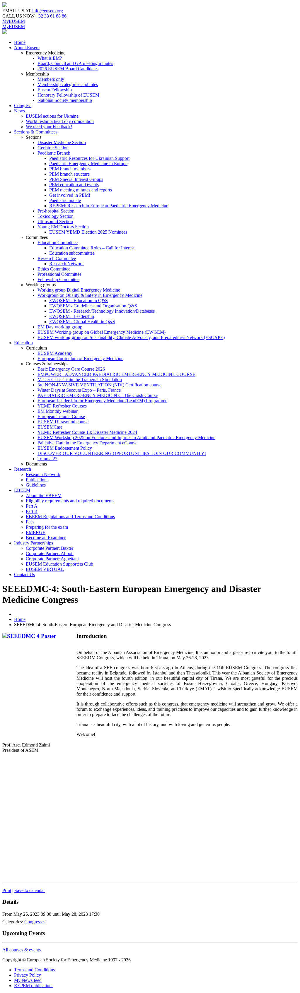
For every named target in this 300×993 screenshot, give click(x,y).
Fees (30, 521)
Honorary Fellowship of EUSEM (68, 95)
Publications (37, 479)
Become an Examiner (46, 537)
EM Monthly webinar (58, 411)
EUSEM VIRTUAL (45, 569)
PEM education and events (74, 184)
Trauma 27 (47, 458)
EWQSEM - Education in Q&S (78, 300)
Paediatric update (65, 200)
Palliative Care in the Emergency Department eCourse (87, 442)
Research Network (66, 263)
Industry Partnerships (33, 542)
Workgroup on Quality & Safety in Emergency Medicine (90, 295)
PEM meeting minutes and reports (80, 189)
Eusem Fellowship (55, 89)
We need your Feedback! (49, 126)
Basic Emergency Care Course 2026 (71, 369)
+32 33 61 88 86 (51, 15)
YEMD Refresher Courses (62, 405)
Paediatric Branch (54, 152)
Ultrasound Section (55, 221)
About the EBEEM (44, 495)
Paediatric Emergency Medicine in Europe (88, 163)
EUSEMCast (50, 426)
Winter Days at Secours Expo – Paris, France (79, 390)
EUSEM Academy (55, 353)
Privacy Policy (27, 975)
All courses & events (21, 949)
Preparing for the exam (47, 527)
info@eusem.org (47, 10)
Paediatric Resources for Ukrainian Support (89, 158)
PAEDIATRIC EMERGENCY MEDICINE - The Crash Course (98, 395)
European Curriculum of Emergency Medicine (80, 358)
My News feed (28, 980)
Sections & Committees (35, 131)
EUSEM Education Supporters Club (59, 563)
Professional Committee (59, 274)
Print (6, 890)
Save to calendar (29, 890)
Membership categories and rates (68, 84)
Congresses (34, 921)
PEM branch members (70, 168)
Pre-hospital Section (56, 210)
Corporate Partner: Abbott (50, 553)
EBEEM (22, 490)
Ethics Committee (54, 268)
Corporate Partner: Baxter (49, 548)
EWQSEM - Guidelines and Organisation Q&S (93, 305)
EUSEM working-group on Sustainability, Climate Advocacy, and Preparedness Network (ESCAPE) (131, 337)
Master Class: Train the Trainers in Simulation (80, 379)
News (19, 110)
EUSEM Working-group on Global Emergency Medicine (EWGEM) (102, 332)
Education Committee (58, 242)
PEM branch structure (69, 174)
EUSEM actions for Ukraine (52, 116)
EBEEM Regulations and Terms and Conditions (70, 516)
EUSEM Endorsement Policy (65, 448)
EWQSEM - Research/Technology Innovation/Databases (102, 311)
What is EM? (50, 58)
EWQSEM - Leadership (71, 316)
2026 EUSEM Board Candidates (68, 68)
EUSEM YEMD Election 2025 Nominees (88, 232)
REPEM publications (33, 985)
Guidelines (36, 484)
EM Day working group (60, 326)
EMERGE (35, 532)
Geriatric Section (53, 147)
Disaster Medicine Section (62, 142)
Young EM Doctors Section (63, 226)
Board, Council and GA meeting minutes (75, 63)
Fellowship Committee (58, 279)
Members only (51, 79)
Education (23, 342)
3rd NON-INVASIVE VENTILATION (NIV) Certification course (99, 384)
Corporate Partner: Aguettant (52, 558)
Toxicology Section (56, 216)
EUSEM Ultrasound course (63, 421)
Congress (22, 105)
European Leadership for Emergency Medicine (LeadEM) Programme (102, 400)
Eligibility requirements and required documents (70, 500)
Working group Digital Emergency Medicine (79, 289)
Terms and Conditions (34, 969)
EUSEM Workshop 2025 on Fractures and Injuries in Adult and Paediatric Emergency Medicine (126, 437)
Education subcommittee (72, 253)
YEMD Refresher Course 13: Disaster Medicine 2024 (87, 432)
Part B (32, 511)
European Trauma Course (61, 416)
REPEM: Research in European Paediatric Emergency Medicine (108, 205)
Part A (32, 506)
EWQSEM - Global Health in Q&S (82, 321)
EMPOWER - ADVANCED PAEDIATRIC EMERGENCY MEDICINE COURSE (116, 374)
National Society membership (65, 100)
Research (22, 469)
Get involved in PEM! (69, 195)
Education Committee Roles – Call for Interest (91, 247)
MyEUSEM (13, 21)
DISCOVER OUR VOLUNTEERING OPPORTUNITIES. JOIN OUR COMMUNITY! (122, 453)
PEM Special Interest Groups (76, 179)
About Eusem (27, 47)
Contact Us (24, 574)
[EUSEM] (4, 5)
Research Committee (57, 258)
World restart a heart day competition (60, 121)
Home (19, 42)
